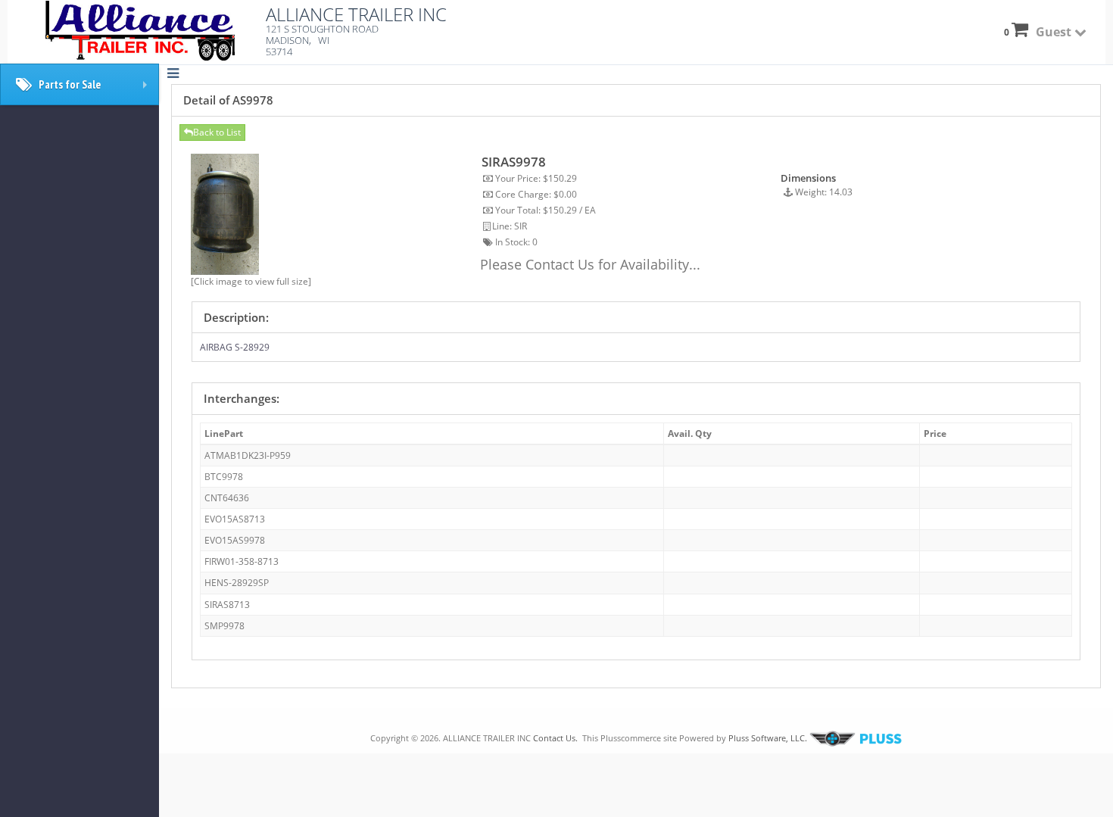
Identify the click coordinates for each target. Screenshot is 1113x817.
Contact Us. (555, 738)
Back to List (217, 132)
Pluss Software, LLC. (767, 738)
